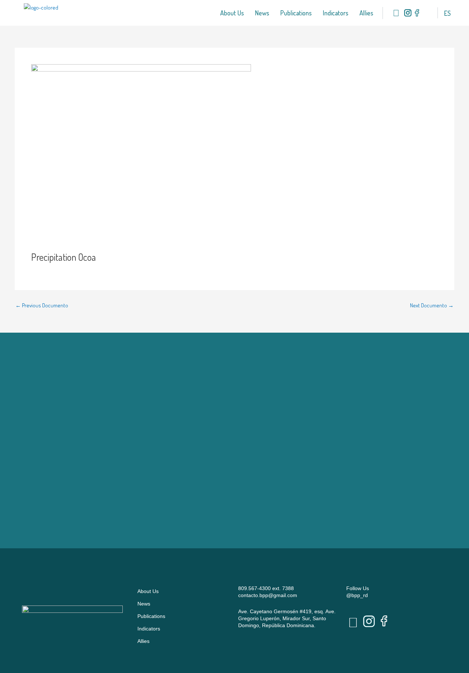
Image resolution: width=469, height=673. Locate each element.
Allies (366, 13)
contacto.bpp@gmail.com (267, 595)
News (262, 13)
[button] (426, 13)
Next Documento (432, 305)
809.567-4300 (254, 588)
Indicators (335, 13)
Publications (296, 13)
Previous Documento (41, 305)
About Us (232, 13)
